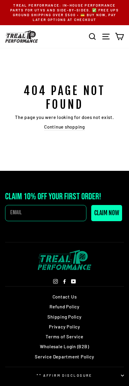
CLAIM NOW (106, 213)
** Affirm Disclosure (64, 375)
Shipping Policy (64, 316)
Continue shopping (64, 126)
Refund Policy (65, 306)
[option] (64, 12)
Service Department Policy (64, 356)
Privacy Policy (64, 326)
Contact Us (64, 296)
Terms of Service (64, 336)
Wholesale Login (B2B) (64, 346)
